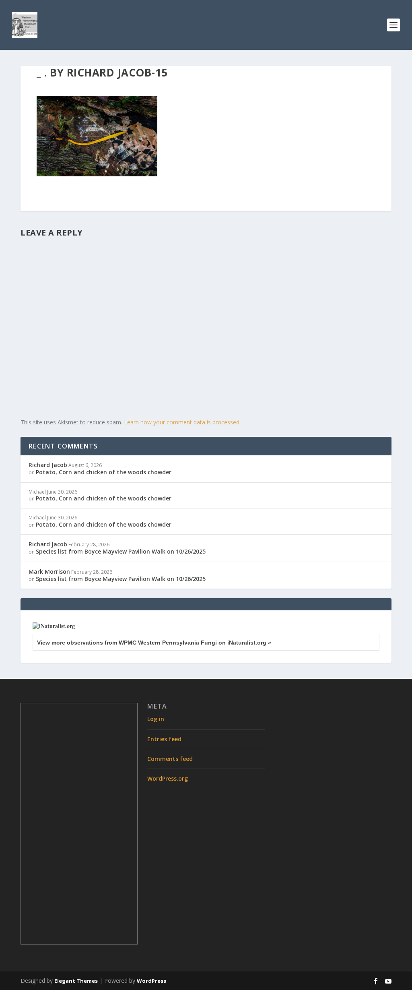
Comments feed (170, 759)
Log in (155, 719)
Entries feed (164, 739)
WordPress (151, 980)
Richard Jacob (48, 465)
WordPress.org (167, 778)
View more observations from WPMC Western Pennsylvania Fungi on (154, 642)
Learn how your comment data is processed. (182, 422)
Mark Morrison (49, 571)
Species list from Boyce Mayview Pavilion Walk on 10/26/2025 (121, 551)
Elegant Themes (76, 980)
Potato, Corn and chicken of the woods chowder (103, 472)
